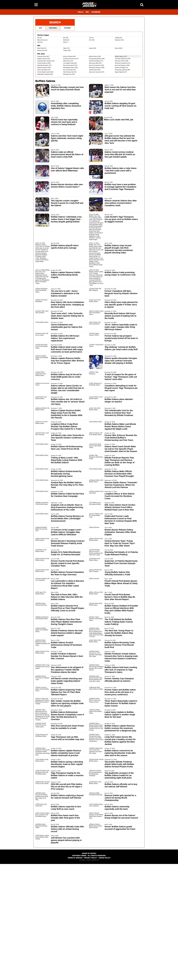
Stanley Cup (40, 50)
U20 (38, 42)
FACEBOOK (95, 12)
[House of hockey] (89, 4)
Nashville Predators (43, 65)
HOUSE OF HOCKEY (89, 853)
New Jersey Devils (68, 65)
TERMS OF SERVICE (75, 858)
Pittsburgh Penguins (95, 67)
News (116, 48)
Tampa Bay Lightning (121, 69)
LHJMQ (117, 37)
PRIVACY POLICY (90, 858)
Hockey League (43, 35)
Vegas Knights (119, 72)
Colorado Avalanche (121, 58)
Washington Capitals (43, 74)
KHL (64, 37)
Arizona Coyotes (68, 56)
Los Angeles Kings (68, 63)
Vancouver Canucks (95, 72)
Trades (65, 50)
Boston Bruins (93, 56)
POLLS (80, 12)
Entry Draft (40, 48)
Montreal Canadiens (121, 63)
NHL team (41, 54)
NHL (87, 12)
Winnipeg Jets (67, 74)
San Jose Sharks (68, 69)
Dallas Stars (66, 61)
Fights (65, 48)
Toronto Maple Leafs (43, 72)
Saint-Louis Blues (42, 69)
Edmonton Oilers (120, 61)
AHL (38, 37)
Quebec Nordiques (120, 67)
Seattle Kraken (93, 69)
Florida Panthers (42, 63)
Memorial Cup (41, 40)
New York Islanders (94, 65)
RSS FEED (82, 860)
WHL (64, 42)
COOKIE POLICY (104, 858)
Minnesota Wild (93, 63)
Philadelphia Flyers (68, 67)
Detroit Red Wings (94, 61)
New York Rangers (120, 65)
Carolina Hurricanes (69, 58)
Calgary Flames (42, 58)
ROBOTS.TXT (95, 860)
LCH (90, 37)
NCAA (65, 40)
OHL (90, 40)
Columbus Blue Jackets (44, 61)
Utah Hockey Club (68, 72)
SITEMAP (88, 860)
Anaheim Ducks (41, 56)
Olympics (117, 40)
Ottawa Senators (42, 67)
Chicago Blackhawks (95, 58)
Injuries (91, 48)
